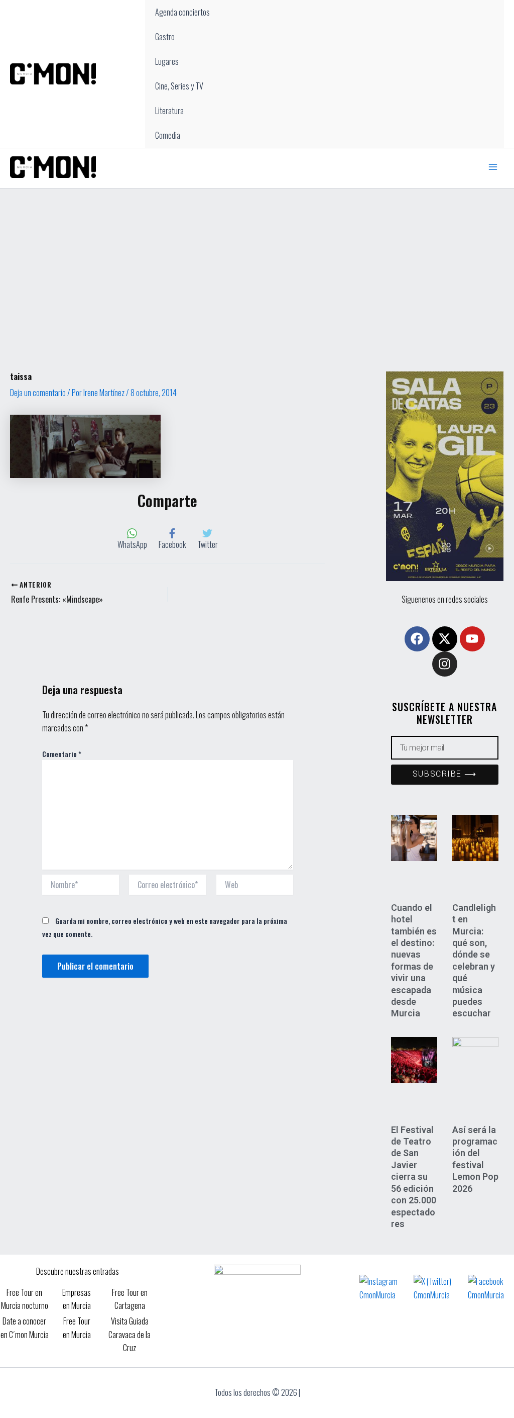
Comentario (61, 753)
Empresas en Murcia (76, 1298)
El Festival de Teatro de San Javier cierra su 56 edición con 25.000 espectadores (413, 1176)
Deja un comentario (38, 393)
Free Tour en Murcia (77, 1327)
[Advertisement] (257, 264)
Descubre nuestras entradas (77, 1271)
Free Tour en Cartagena (130, 1298)
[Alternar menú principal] (493, 167)
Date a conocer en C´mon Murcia (25, 1327)
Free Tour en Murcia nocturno (24, 1298)
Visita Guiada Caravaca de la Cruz (129, 1334)
